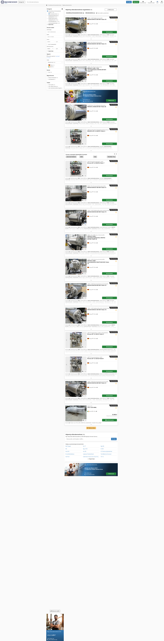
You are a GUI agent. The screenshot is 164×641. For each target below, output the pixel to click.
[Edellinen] (66, 25)
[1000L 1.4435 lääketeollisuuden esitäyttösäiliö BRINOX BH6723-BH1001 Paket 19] (76, 218)
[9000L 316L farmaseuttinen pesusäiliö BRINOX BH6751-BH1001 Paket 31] (76, 193)
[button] (161, 2)
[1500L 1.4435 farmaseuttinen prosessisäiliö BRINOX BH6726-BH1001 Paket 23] (76, 291)
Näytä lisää (92, 459)
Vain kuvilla (51, 84)
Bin (66, 448)
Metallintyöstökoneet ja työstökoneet (53, 16)
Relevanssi (111, 9)
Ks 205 (84, 451)
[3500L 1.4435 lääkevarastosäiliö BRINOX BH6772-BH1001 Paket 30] (76, 25)
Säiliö (81, 156)
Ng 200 (102, 446)
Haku (129, 2)
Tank (95, 156)
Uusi (50, 72)
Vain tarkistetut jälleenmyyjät (55, 88)
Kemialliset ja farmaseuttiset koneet (54, 11)
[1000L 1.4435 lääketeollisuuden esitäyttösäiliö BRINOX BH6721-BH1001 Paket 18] (76, 315)
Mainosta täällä (55, 611)
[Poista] (83, 13)
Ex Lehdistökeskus (70, 454)
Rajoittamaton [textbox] (51, 62)
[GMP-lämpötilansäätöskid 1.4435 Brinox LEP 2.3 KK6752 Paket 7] (76, 169)
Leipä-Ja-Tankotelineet (88, 454)
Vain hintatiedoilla (52, 44)
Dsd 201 (67, 451)
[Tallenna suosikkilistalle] (116, 20)
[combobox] (55, 62)
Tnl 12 (102, 456)
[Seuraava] (85, 25)
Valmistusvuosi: (50, 46)
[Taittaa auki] (91, 39)
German (68, 456)
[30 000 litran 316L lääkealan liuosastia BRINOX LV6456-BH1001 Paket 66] (76, 113)
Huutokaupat (51, 79)
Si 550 (102, 448)
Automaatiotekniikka (54, 23)
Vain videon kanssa (53, 86)
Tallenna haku (91, 428)
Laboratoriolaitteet (71, 156)
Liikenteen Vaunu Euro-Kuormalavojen (92, 456)
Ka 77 (84, 446)
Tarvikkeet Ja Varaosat (106, 454)
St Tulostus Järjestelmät (106, 451)
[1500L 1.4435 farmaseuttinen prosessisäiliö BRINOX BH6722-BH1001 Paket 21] (76, 389)
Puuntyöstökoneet (53, 21)
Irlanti (52, 66)
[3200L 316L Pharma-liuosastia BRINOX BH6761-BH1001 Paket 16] (76, 50)
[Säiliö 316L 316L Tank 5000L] (76, 413)
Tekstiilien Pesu (111, 156)
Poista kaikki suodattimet (103, 13)
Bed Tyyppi (68, 446)
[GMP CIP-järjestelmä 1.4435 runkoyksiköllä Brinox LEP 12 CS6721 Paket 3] (76, 340)
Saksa (52, 65)
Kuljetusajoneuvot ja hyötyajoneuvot (53, 19)
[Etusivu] (46, 5)
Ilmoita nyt (111, 100)
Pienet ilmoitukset (53, 77)
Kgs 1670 (85, 448)
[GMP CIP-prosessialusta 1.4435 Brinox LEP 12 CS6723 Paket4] (76, 364)
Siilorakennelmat (54, 14)
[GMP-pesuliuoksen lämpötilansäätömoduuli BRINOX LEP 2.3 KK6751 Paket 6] (76, 137)
